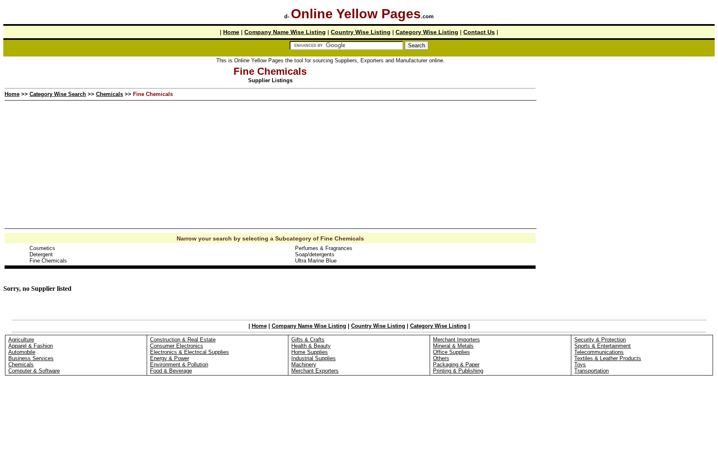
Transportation (591, 371)
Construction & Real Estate (183, 339)
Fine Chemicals (48, 261)
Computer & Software (34, 371)
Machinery (303, 364)
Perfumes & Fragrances (323, 248)
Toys (580, 364)
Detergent (41, 254)
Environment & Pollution (179, 364)
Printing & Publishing (458, 371)
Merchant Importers (456, 339)
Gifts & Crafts (308, 339)
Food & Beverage (171, 371)
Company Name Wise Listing (285, 32)
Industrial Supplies (313, 358)
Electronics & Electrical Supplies (189, 352)
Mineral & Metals (453, 346)
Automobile (21, 352)
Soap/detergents (314, 254)
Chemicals (109, 94)
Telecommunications (599, 352)
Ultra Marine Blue (316, 261)
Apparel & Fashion (30, 346)
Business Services (31, 358)
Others (441, 358)
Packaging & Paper (456, 364)
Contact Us (479, 32)
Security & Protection (600, 339)
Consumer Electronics (176, 346)
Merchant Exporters (315, 371)
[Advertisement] (625, 124)
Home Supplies (309, 352)
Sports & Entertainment (602, 346)
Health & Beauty (311, 346)
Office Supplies (451, 352)
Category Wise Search (58, 94)
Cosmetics (42, 248)
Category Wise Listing (427, 32)
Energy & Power (169, 358)
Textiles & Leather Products (607, 358)
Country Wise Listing (361, 32)
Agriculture (21, 339)
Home (231, 32)
